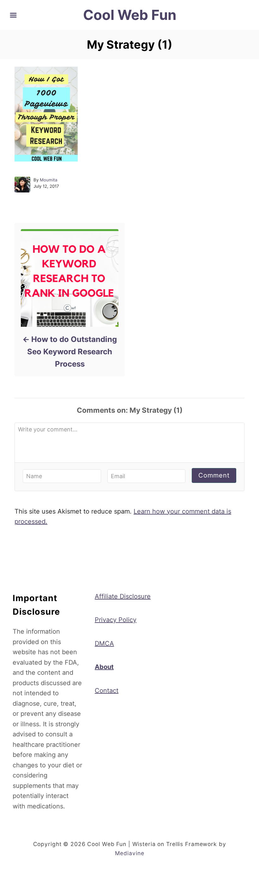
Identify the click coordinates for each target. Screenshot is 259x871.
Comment (214, 475)
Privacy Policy (115, 620)
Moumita (48, 179)
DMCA (104, 643)
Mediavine (129, 853)
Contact (106, 690)
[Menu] (13, 15)
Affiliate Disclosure (123, 596)
